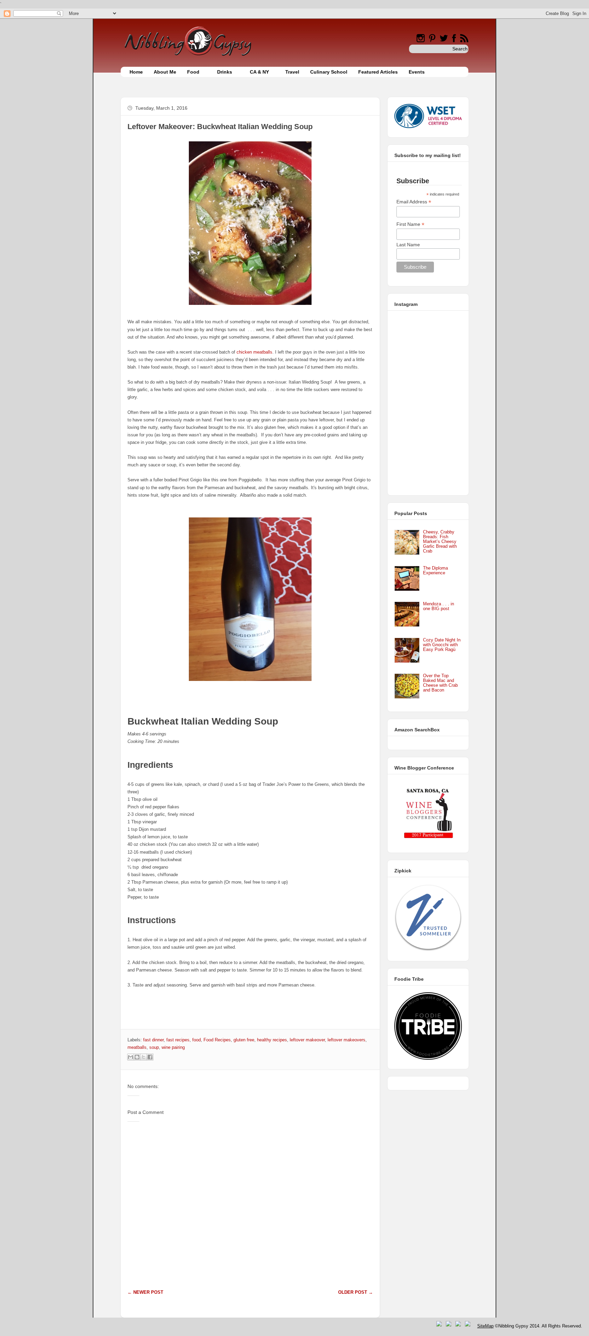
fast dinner (153, 1039)
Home (136, 72)
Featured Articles (378, 72)
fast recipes (178, 1039)
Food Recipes (217, 1039)
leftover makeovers (346, 1039)
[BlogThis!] (137, 1057)
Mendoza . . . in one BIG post (438, 606)
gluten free (243, 1039)
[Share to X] (143, 1057)
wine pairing (173, 1047)
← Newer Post (145, 1292)
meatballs (137, 1047)
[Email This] (130, 1057)
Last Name (408, 244)
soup (154, 1047)
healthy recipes (272, 1039)
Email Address (413, 202)
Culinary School (328, 72)
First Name (410, 224)
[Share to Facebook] (150, 1057)
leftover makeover (307, 1039)
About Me (165, 72)
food (196, 1039)
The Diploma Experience (435, 570)
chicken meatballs (254, 352)
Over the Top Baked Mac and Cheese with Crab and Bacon (440, 683)
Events (417, 72)
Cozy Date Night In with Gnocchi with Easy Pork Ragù (441, 644)
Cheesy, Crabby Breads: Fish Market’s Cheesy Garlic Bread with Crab (440, 541)
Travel (292, 72)
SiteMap (485, 1326)
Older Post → (355, 1292)
